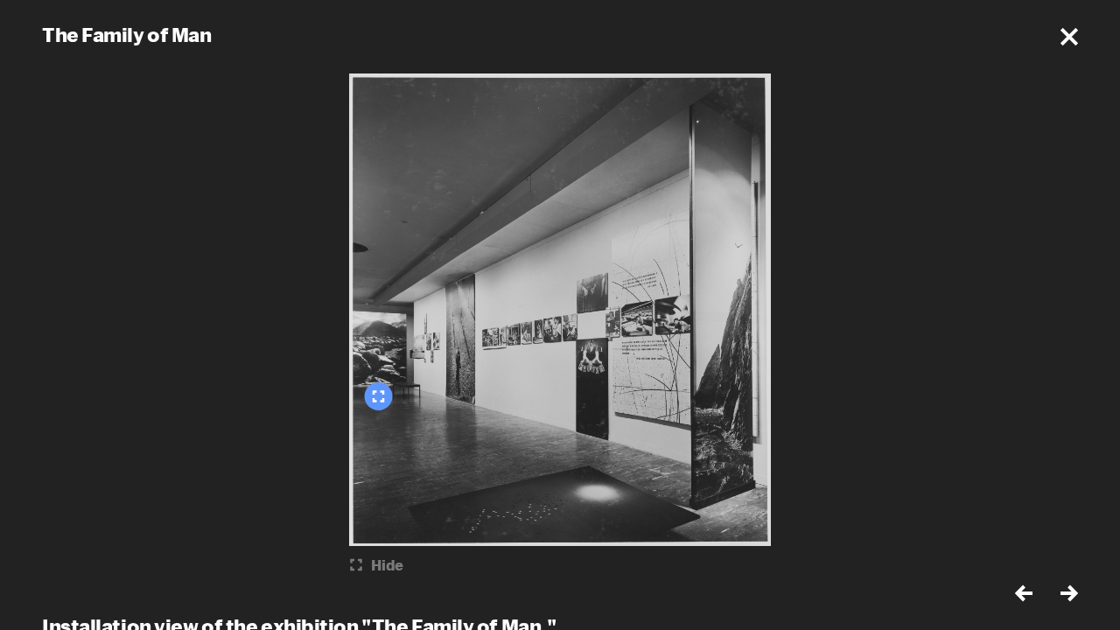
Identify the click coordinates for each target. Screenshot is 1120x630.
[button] (1069, 36)
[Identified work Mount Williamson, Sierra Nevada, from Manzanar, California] (379, 396)
